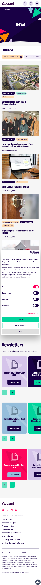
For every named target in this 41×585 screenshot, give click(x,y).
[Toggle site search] (25, 3)
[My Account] (31, 3)
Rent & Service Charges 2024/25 (15, 187)
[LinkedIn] (11, 510)
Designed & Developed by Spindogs (15, 572)
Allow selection (20, 325)
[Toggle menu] (37, 3)
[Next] (12, 392)
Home (7, 9)
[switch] (36, 293)
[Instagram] (7, 510)
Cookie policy (7, 529)
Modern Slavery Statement (13, 543)
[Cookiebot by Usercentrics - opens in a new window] (30, 252)
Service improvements (10, 222)
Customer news (10, 57)
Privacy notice (8, 526)
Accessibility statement (11, 533)
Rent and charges (9, 523)
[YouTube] (15, 510)
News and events (8, 93)
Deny (20, 331)
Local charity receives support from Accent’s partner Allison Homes (17, 145)
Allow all (20, 319)
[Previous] (4, 392)
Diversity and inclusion (11, 539)
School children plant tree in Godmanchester (14, 103)
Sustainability (21, 93)
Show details (30, 313)
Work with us (7, 536)
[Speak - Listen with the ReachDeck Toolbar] (38, 582)
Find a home (7, 519)
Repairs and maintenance (12, 516)
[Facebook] (3, 510)
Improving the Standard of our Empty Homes (18, 232)
